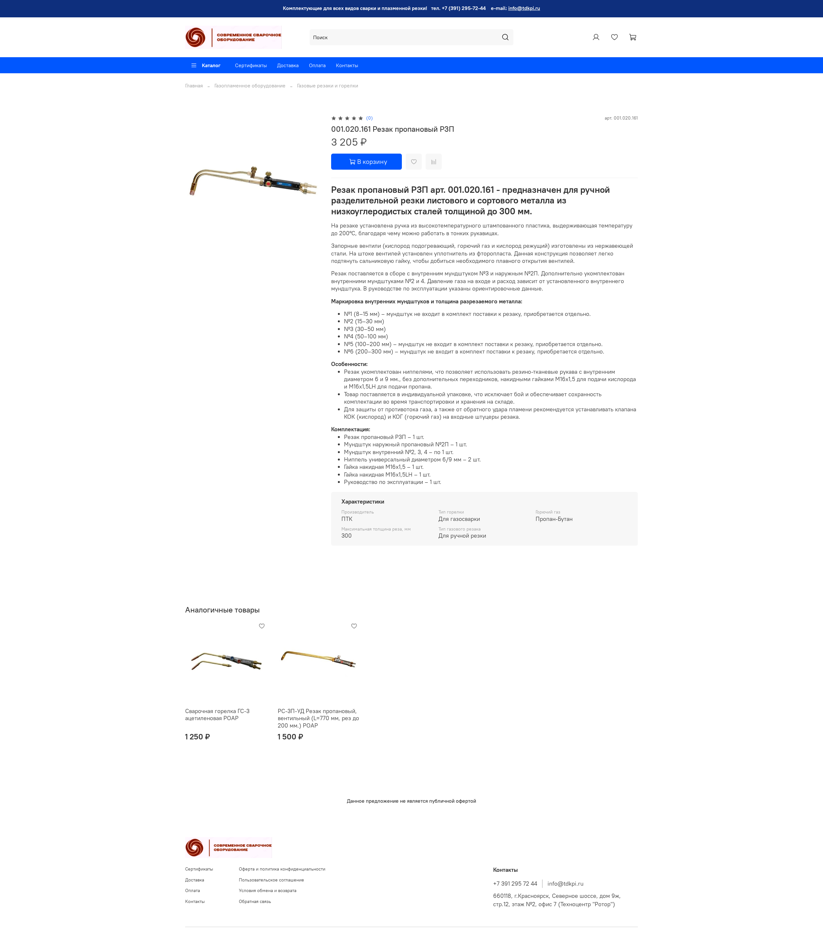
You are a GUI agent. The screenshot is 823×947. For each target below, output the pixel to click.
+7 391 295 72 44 (515, 883)
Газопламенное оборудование (249, 85)
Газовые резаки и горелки (327, 85)
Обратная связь (255, 901)
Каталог (211, 65)
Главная (194, 85)
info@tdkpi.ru (524, 8)
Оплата (317, 65)
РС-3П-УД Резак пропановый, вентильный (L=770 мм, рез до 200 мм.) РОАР (318, 718)
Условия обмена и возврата (267, 890)
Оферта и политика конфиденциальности (282, 869)
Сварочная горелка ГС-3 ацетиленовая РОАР (217, 714)
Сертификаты (251, 65)
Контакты (347, 65)
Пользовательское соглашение (271, 880)
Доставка (288, 65)
